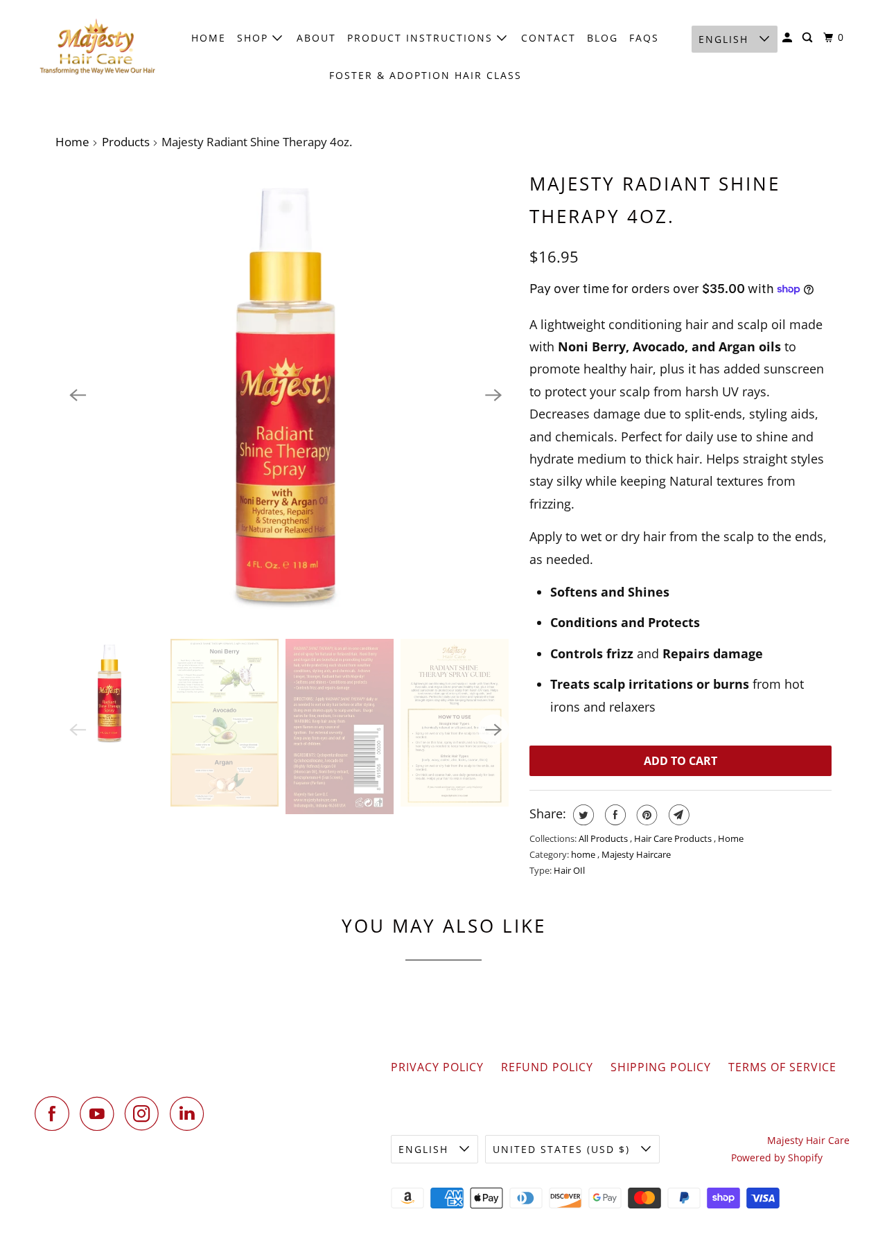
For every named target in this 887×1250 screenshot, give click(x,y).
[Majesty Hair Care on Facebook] (55, 1113)
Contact (548, 37)
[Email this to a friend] (677, 814)
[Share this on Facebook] (613, 814)
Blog (602, 37)
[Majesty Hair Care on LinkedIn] (190, 1113)
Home (208, 37)
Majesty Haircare (636, 854)
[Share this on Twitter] (582, 814)
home (584, 854)
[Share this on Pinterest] (645, 814)
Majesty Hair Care (808, 1140)
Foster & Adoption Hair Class (425, 75)
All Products (604, 838)
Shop (254, 37)
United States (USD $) (563, 1149)
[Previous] (77, 395)
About (316, 37)
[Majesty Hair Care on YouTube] (100, 1113)
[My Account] (789, 38)
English (726, 39)
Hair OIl (569, 870)
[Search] (809, 38)
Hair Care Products (674, 838)
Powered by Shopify (777, 1157)
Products (126, 142)
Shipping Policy (661, 1067)
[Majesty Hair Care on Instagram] (145, 1113)
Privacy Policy (437, 1067)
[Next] (493, 395)
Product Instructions (422, 37)
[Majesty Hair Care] (97, 47)
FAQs (644, 37)
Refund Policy (547, 1067)
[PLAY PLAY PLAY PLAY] (285, 395)
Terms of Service (782, 1067)
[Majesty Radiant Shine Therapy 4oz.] (285, 395)
